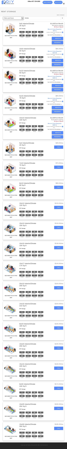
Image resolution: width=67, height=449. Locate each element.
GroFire (46, 445)
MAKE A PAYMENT (48, 2)
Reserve (57, 42)
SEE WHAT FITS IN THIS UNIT (11, 36)
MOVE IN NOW (58, 2)
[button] (13, 18)
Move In (58, 38)
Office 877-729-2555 (34, 1)
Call (58, 147)
